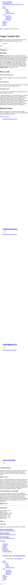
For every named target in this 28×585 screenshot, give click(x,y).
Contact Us (5, 543)
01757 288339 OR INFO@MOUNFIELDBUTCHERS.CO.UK (13, 3)
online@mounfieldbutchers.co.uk (7, 530)
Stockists (5, 547)
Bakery (4, 23)
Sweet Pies (8, 16)
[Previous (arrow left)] (0, 584)
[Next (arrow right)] (2, 584)
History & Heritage (10, 13)
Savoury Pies (9, 17)
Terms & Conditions (7, 551)
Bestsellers (8, 19)
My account (5, 549)
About (4, 8)
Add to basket (3, 50)
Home (1, 28)
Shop (4, 14)
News (4, 21)
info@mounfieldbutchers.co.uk (7, 538)
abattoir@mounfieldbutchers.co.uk (8, 534)
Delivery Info (6, 550)
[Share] (3, 583)
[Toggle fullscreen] (2, 583)
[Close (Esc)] (4, 583)
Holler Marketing (18, 558)
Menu (4, 6)
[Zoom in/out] (0, 583)
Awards (7, 12)
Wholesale (5, 22)
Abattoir (5, 25)
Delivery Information (7, 1)
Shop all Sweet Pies (4, 116)
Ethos (7, 9)
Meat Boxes (8, 18)
